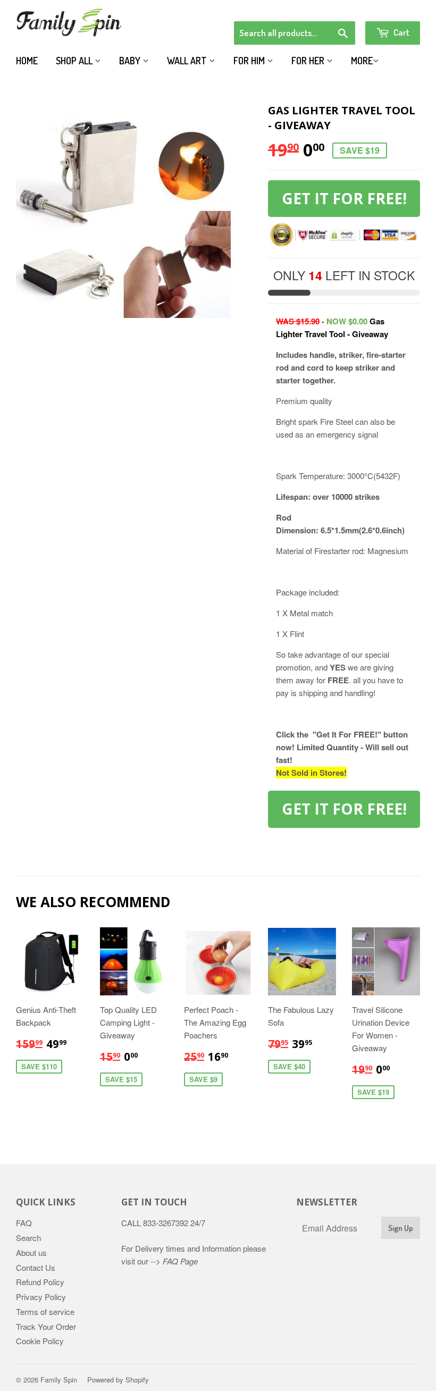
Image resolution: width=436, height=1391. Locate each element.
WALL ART (188, 60)
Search (28, 1237)
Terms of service (45, 1311)
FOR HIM (250, 60)
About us (31, 1252)
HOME (27, 60)
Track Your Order (46, 1326)
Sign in (333, 7)
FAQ (24, 1222)
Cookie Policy (40, 1340)
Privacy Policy (41, 1296)
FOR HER (308, 60)
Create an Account (390, 7)
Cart (400, 32)
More (362, 60)
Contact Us (35, 1267)
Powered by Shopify (118, 1380)
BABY (130, 60)
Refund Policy (40, 1281)
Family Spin (58, 1380)
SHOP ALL (75, 60)
